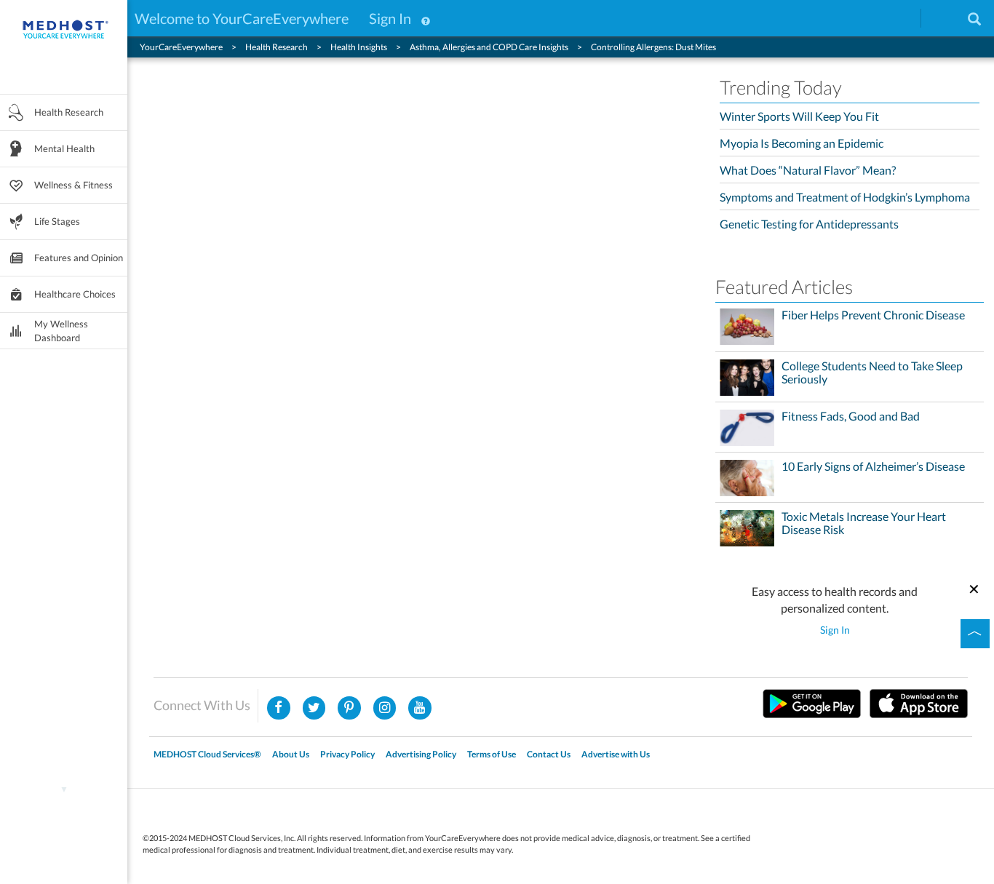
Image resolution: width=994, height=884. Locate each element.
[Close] (974, 587)
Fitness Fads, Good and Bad (851, 416)
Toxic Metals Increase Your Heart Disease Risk (864, 523)
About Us (290, 754)
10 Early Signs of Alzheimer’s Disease (873, 466)
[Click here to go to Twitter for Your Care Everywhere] (314, 708)
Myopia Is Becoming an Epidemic (801, 143)
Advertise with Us (615, 754)
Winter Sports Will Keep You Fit (799, 116)
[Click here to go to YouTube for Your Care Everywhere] (420, 708)
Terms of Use (491, 754)
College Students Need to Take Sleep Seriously (872, 372)
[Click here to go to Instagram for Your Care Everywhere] (349, 708)
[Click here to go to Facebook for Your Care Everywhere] (278, 708)
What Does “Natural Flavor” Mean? (808, 170)
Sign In (390, 18)
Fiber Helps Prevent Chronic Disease (873, 315)
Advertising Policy (421, 754)
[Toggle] (975, 633)
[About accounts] (425, 18)
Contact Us (548, 754)
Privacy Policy (347, 754)
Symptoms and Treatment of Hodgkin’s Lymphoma (845, 197)
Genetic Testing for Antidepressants (809, 224)
